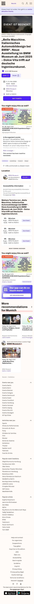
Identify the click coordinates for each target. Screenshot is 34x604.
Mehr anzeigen (8, 150)
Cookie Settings (17, 575)
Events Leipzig (7, 408)
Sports (4, 423)
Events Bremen (7, 390)
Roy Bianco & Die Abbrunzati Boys (14, 510)
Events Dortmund (8, 395)
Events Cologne (7, 393)
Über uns (17, 555)
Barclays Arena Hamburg (10, 481)
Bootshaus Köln (7, 474)
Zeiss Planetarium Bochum (11, 476)
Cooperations (17, 543)
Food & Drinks (7, 453)
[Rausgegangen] (3, 3)
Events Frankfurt (8, 400)
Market (4, 438)
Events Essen (6, 398)
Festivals (5, 450)
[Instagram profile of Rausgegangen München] (13, 583)
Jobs (17, 552)
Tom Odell (5, 530)
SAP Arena (5, 489)
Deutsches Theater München (12, 469)
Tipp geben (17, 546)
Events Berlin (6, 385)
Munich (4, 377)
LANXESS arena (7, 484)
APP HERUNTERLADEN (20, 296)
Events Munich (7, 410)
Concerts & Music (8, 428)
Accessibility (17, 558)
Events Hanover (7, 405)
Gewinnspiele (17, 560)
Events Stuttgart (8, 413)
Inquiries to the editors (17, 549)
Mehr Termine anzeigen (17, 248)
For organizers (17, 540)
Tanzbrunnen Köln (8, 464)
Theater (4, 446)
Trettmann (6, 522)
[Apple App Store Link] (10, 593)
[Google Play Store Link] (23, 593)
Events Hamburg (8, 403)
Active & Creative (8, 441)
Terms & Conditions (17, 578)
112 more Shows (11, 86)
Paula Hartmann (8, 525)
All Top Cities (6, 415)
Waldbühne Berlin (8, 479)
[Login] (27, 3)
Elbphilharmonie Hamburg (11, 461)
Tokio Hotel (6, 527)
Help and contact (17, 537)
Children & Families (9, 433)
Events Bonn (6, 388)
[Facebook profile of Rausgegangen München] (17, 583)
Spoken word (6, 448)
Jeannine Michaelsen (9, 502)
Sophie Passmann (8, 500)
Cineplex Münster (8, 486)
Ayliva (4, 507)
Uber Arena (6, 466)
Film (3, 436)
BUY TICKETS (17, 98)
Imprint (17, 566)
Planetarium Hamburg (10, 471)
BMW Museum (11, 89)
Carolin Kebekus (8, 515)
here (13, 195)
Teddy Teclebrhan (8, 512)
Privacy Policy (17, 569)
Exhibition (5, 161)
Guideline (17, 563)
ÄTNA (4, 520)
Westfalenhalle (7, 491)
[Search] (23, 3)
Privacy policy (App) (17, 572)
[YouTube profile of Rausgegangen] (20, 583)
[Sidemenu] (30, 3)
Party (4, 431)
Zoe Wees (5, 505)
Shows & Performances (10, 426)
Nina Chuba (6, 517)
